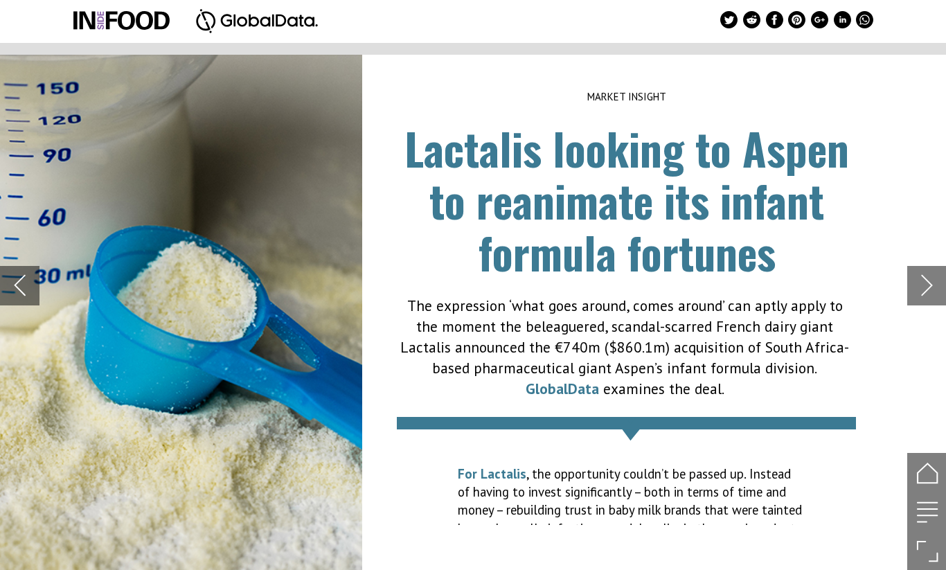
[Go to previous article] (19, 285)
